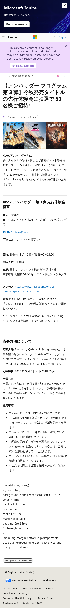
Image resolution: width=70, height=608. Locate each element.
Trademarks (9, 603)
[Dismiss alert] (64, 5)
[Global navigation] (3, 37)
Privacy (23, 593)
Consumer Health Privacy (17, 598)
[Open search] (54, 37)
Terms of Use (45, 598)
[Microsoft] (35, 37)
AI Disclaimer (10, 588)
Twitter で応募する (14, 232)
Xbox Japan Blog (21, 75)
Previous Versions (32, 588)
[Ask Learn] (58, 76)
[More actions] (64, 76)
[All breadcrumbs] (6, 76)
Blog (48, 588)
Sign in (63, 37)
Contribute (9, 593)
